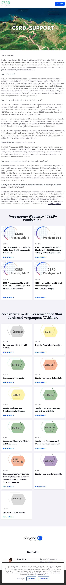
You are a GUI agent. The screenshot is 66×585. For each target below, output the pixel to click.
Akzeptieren (44, 579)
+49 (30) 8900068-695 (51, 559)
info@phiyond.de (54, 204)
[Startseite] (5, 4)
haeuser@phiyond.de (50, 562)
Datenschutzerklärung (38, 574)
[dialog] (33, 573)
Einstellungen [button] (20, 579)
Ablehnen (31, 579)
